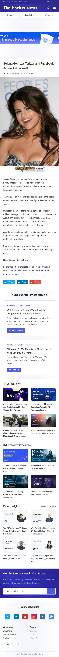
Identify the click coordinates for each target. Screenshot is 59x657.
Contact (6, 638)
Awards (32, 635)
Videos (43, 506)
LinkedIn (24, 270)
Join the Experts (16, 331)
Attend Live (14, 370)
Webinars (49, 15)
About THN (7, 631)
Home (9, 15)
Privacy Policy (35, 638)
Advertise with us (10, 635)
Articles (53, 506)
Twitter (12, 270)
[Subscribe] (51, 591)
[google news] (51, 616)
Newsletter (29, 15)
